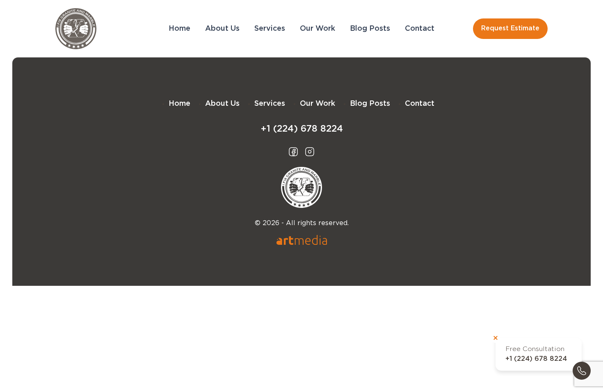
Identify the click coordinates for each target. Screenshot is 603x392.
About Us (222, 28)
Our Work (317, 28)
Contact (419, 28)
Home (179, 28)
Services (269, 28)
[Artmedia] (301, 240)
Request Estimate (510, 28)
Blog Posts (370, 28)
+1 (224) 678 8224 (536, 359)
